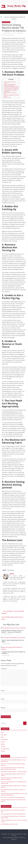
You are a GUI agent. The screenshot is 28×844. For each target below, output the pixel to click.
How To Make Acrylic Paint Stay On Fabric (12, 618)
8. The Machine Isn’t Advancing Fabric (10, 93)
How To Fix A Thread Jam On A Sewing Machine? (13, 797)
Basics (2, 732)
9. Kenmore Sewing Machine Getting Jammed (11, 95)
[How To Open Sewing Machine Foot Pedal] (13, 637)
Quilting (3, 741)
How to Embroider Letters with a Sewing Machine (13, 814)
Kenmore (4, 35)
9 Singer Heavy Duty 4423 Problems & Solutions (13, 652)
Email (3, 699)
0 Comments (20, 33)
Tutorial (3, 751)
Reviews (3, 744)
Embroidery (4, 735)
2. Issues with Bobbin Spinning (10, 84)
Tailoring (3, 746)
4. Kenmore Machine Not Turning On (11, 86)
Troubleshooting (6, 22)
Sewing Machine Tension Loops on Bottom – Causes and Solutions (12, 631)
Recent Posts (10, 570)
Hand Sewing (4, 739)
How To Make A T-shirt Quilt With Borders (13, 612)
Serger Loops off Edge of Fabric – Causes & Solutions (14, 771)
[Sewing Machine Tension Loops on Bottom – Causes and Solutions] (13, 628)
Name (3, 690)
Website (3, 707)
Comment (4, 668)
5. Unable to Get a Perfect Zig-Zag (11, 87)
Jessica (14, 33)
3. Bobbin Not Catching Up (9, 85)
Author (4, 570)
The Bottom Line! (7, 97)
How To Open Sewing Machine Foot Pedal (13, 641)
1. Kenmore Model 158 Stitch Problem (10, 82)
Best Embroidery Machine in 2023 (9, 824)
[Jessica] (6, 574)
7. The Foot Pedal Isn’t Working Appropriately (10, 91)
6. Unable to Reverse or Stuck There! (11, 89)
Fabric (2, 737)
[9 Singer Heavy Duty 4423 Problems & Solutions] (14, 647)
